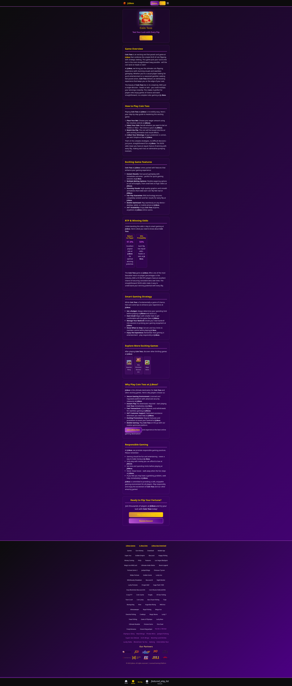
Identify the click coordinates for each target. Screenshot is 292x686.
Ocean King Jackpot (146, 629)
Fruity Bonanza (131, 629)
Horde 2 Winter (161, 629)
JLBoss (127, 57)
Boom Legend (163, 565)
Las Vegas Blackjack (161, 560)
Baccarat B (149, 580)
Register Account (146, 521)
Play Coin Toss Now (146, 515)
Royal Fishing (147, 609)
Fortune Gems (148, 624)
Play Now (146, 38)
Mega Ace (158, 609)
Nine (139, 605)
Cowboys (143, 614)
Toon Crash (129, 600)
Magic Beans (154, 614)
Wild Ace (162, 605)
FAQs (139, 560)
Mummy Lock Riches (158, 638)
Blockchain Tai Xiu (140, 642)
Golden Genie (147, 575)
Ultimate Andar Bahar (148, 565)
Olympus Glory (129, 634)
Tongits (150, 595)
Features (148, 560)
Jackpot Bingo (145, 570)
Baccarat (151, 556)
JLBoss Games (130, 546)
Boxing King (130, 605)
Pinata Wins (150, 634)
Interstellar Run (163, 642)
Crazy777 (129, 595)
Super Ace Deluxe (132, 638)
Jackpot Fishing (163, 634)
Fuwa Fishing (133, 619)
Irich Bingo (145, 638)
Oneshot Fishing (131, 614)
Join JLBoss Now (133, 430)
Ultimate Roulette (134, 624)
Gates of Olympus (146, 619)
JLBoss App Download (159, 546)
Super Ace (128, 556)
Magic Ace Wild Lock (130, 565)
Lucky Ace (159, 575)
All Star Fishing (161, 595)
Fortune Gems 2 (132, 570)
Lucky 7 (164, 614)
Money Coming (129, 560)
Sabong (152, 642)
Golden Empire (140, 556)
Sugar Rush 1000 (158, 585)
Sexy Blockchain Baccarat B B (135, 590)
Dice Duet (160, 624)
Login (162, 3)
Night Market (161, 580)
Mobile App (161, 551)
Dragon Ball (145, 585)
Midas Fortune (134, 575)
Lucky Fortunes (133, 585)
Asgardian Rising (150, 605)
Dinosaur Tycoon (159, 570)
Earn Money (139, 551)
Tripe (164, 600)
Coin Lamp (140, 600)
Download (150, 551)
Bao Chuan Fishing (153, 600)
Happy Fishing (162, 556)
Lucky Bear (159, 619)
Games (129, 551)
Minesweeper (134, 609)
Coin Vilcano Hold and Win (157, 590)
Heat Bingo (140, 634)
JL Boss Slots (143, 546)
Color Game (140, 595)
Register (154, 3)
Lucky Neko (127, 642)
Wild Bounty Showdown (134, 580)
